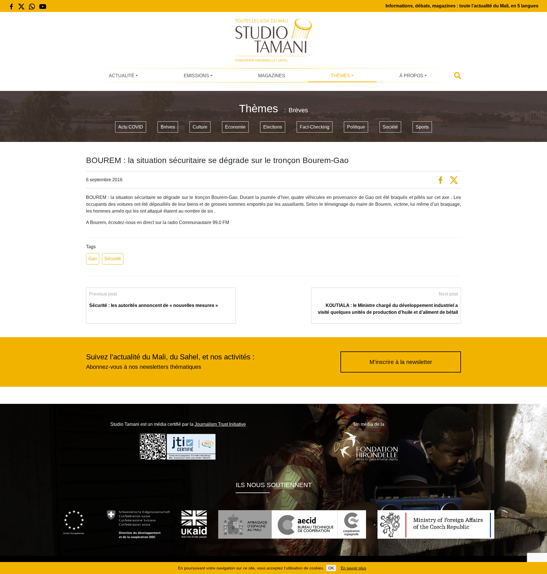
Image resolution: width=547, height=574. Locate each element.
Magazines (271, 75)
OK (331, 568)
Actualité (121, 75)
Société (390, 127)
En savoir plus (353, 568)
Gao (92, 258)
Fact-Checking (314, 127)
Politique (356, 127)
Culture (200, 127)
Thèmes (340, 75)
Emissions (196, 75)
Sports (422, 127)
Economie (235, 127)
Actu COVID (130, 127)
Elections (272, 127)
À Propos (411, 75)
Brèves (168, 127)
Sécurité (112, 258)
